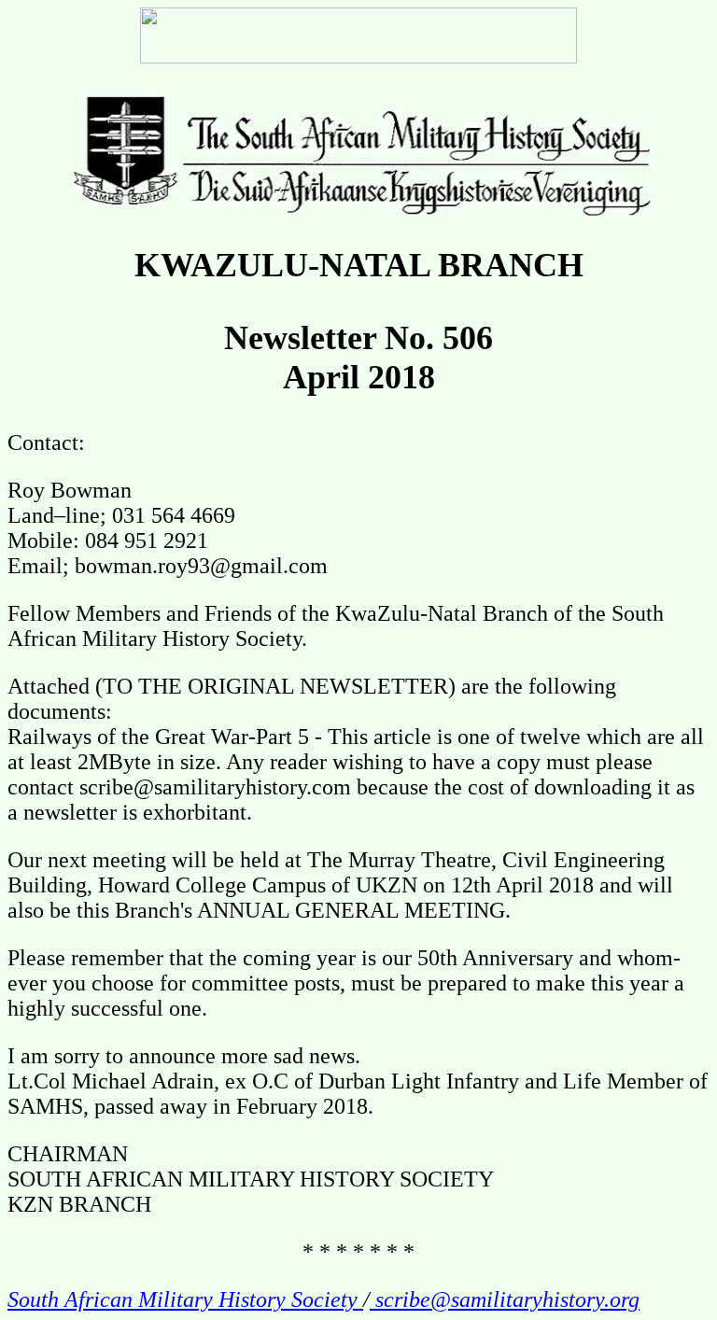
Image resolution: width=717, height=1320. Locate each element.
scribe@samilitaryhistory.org (505, 1299)
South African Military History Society (185, 1299)
